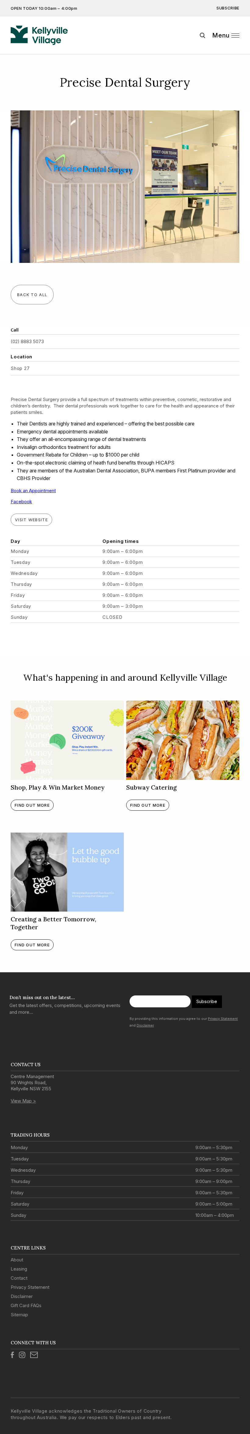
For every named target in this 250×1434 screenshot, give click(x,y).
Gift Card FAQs (26, 1305)
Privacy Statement (223, 1018)
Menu (221, 35)
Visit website (31, 519)
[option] (125, 186)
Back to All (32, 294)
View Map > (23, 1101)
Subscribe (227, 7)
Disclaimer (145, 1025)
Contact (19, 1278)
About (17, 1260)
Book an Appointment (33, 490)
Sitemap (19, 1314)
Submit (241, 46)
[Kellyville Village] (39, 35)
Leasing (19, 1269)
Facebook (21, 501)
